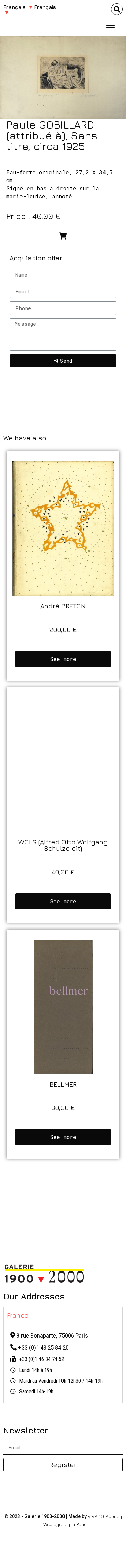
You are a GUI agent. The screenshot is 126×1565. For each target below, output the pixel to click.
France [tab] (18, 1315)
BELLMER (63, 1084)
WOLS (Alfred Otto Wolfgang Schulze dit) (63, 845)
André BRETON (63, 606)
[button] (117, 9)
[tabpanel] (63, 1363)
